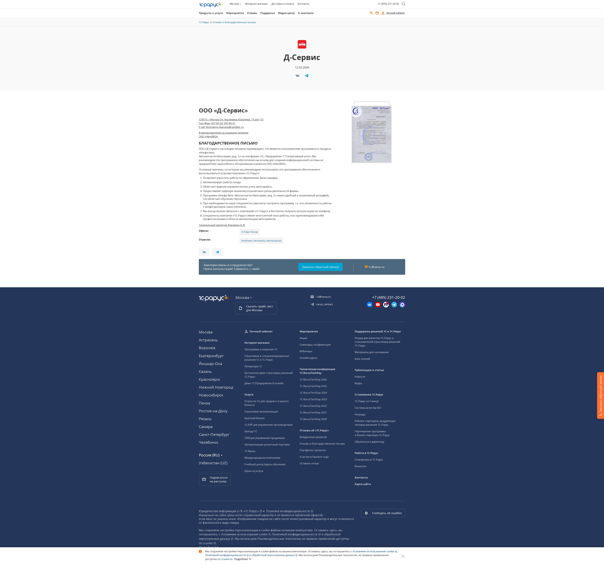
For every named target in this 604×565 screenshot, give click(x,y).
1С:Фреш (249, 451)
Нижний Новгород (216, 387)
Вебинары (306, 351)
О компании (306, 13)
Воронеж (207, 347)
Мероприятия (235, 13)
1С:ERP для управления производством (268, 424)
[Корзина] (377, 13)
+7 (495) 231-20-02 (388, 3)
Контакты (303, 3)
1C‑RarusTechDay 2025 (313, 386)
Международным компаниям (262, 457)
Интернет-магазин (256, 3)
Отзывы (252, 13)
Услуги (248, 394)
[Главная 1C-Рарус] (211, 4)
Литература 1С (253, 366)
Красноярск (209, 379)
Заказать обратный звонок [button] (320, 267)
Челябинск (208, 442)
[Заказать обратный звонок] (403, 4)
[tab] (211, 13)
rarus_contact (324, 304)
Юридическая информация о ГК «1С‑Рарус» (229, 511)
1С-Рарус (204, 22)
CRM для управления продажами (264, 438)
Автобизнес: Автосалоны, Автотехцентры (261, 240)
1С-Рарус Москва (249, 231)
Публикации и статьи (369, 370)
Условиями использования (375, 551)
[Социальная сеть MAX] (402, 304)
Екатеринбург (211, 355)
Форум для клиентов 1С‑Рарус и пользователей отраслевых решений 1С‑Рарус (377, 341)
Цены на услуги (253, 471)
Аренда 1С (250, 431)
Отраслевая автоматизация (261, 411)
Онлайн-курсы (308, 358)
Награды (360, 414)
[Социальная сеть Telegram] (394, 304)
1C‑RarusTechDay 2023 (313, 399)
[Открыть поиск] (371, 13)
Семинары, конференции (315, 344)
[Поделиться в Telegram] (306, 76)
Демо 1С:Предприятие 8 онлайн (264, 383)
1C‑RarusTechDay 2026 (313, 379)
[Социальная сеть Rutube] (386, 304)
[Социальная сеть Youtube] (378, 304)
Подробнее (241, 559)
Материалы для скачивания (372, 352)
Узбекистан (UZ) (213, 462)
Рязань (205, 418)
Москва (206, 332)
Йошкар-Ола (210, 363)
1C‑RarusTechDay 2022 (313, 406)
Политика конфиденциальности (288, 511)
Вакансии (360, 466)
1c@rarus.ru (376, 267)
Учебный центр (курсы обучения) (264, 464)
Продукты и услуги (211, 13)
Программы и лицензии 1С (261, 349)
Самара (206, 426)
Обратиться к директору (369, 441)
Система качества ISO (368, 407)
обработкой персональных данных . (275, 555)
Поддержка (267, 13)
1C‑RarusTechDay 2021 (313, 412)
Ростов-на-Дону (213, 410)
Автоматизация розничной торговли (267, 444)
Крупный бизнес (254, 418)
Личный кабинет (261, 331)
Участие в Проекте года (314, 457)
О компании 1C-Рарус (369, 394)
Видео (358, 383)
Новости (360, 376)
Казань (205, 371)
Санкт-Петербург (214, 434)
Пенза (204, 403)
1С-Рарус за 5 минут (367, 401)
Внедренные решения (313, 437)
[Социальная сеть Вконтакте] (369, 304)
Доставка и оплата (282, 3)
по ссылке (206, 543)
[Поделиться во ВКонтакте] (297, 76)
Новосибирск (211, 395)
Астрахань (208, 339)
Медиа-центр (286, 13)
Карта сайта (363, 484)
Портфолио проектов (313, 450)
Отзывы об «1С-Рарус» (314, 430)
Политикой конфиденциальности (225, 555)
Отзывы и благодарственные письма (234, 22)
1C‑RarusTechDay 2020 (313, 419)
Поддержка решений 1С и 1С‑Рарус (378, 331)
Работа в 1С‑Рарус (366, 453)
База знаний (362, 358)
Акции (303, 338)
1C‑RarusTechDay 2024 (313, 392)
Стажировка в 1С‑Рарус (369, 459)
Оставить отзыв (309, 463)
